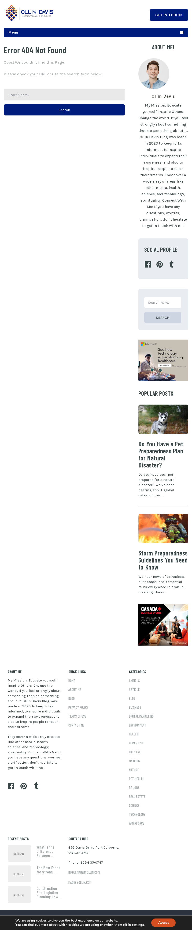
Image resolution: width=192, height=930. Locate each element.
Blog (71, 698)
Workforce (136, 823)
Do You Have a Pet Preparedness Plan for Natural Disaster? (160, 454)
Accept (163, 922)
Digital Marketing (141, 716)
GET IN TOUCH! (169, 15)
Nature (134, 770)
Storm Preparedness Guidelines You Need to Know (163, 559)
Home (71, 680)
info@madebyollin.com (84, 872)
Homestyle (136, 743)
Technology (137, 814)
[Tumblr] (171, 264)
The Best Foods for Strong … (48, 869)
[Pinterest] (159, 264)
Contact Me (76, 725)
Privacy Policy (78, 707)
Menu (13, 32)
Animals (134, 680)
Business (135, 707)
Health (134, 734)
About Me (74, 689)
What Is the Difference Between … (46, 851)
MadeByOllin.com (79, 882)
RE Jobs (134, 787)
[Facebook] (148, 264)
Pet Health (136, 779)
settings (138, 925)
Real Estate (137, 796)
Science (134, 805)
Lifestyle (135, 752)
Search (64, 110)
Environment (138, 725)
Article (134, 689)
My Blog (134, 761)
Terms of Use (77, 716)
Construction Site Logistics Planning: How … (49, 892)
